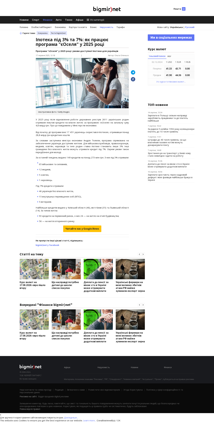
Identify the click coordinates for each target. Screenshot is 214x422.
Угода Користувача (133, 389)
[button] (139, 254)
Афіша (79, 19)
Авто (59, 19)
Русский (189, 27)
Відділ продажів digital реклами (53, 396)
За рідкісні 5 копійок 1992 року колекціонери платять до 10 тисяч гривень (171, 130)
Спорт (35, 19)
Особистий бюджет (41, 27)
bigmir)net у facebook (47, 245)
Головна (24, 27)
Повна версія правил (30, 409)
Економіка (60, 27)
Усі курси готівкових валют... (171, 81)
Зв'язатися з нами (76, 389)
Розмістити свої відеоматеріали (104, 389)
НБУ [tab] (169, 56)
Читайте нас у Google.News (82, 228)
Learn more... (89, 420)
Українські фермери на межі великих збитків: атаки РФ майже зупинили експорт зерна (130, 286)
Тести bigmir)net (58, 33)
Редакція (59, 389)
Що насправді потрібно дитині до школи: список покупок (65, 285)
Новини (24, 19)
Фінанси (47, 19)
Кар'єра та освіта (78, 27)
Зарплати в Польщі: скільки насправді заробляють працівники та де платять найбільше (168, 118)
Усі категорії (97, 19)
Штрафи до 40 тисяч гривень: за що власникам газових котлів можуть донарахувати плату (167, 142)
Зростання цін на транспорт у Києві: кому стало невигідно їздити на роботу (169, 154)
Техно (68, 19)
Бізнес (93, 27)
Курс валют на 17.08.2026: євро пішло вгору (32, 285)
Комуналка (42, 33)
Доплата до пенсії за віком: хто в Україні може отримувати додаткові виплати (96, 286)
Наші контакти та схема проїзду (35, 389)
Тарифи (120, 27)
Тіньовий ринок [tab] (157, 56)
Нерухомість (106, 27)
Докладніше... (71, 417)
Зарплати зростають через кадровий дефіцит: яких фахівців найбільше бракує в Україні (170, 177)
